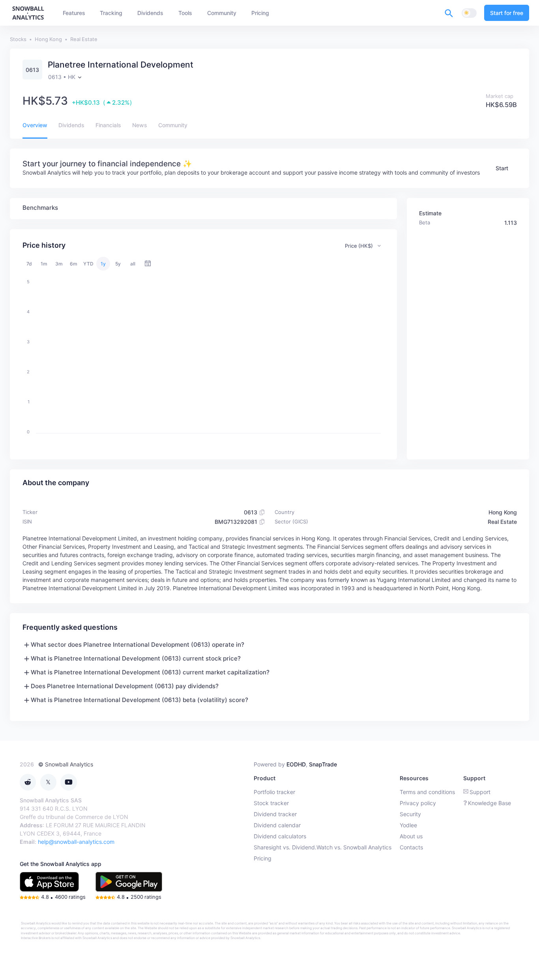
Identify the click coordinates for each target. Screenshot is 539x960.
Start (502, 168)
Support (480, 792)
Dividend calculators (280, 836)
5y (118, 264)
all (132, 264)
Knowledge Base (489, 803)
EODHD (296, 764)
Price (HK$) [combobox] (359, 246)
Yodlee (408, 825)
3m (59, 264)
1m (44, 264)
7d (29, 264)
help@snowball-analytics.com (76, 841)
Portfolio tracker (274, 792)
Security (410, 814)
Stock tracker (271, 803)
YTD (88, 264)
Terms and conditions (427, 792)
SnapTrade (323, 764)
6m (73, 264)
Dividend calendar (277, 825)
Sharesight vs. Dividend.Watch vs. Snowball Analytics (322, 847)
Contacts (411, 847)
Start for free (506, 12)
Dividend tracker (275, 814)
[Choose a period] (148, 264)
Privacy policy (418, 803)
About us (411, 836)
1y (103, 264)
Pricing (262, 858)
